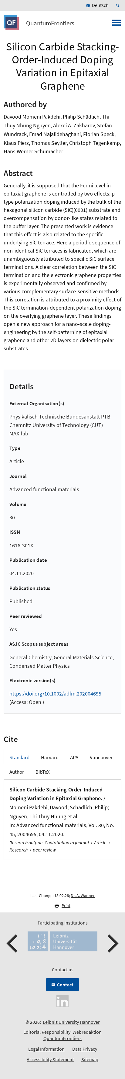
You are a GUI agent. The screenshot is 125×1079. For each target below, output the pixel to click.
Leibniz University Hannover (71, 1022)
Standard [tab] (19, 757)
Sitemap (89, 1059)
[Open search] (118, 5)
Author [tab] (16, 772)
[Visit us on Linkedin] (62, 1001)
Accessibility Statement (50, 1059)
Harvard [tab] (50, 757)
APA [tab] (74, 757)
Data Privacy (84, 1049)
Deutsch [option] (100, 5)
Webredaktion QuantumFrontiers (72, 1035)
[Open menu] (116, 24)
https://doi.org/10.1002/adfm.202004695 (55, 693)
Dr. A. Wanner (83, 895)
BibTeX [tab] (42, 772)
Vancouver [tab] (101, 757)
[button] (13, 943)
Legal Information (46, 1049)
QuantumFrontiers (50, 23)
